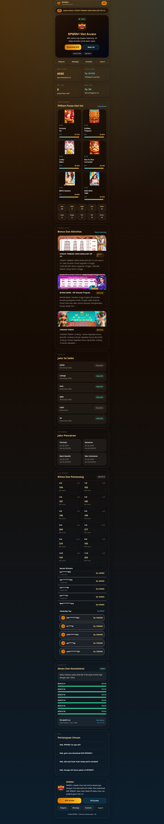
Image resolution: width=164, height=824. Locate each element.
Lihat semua (101, 106)
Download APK (73, 47)
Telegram (61, 62)
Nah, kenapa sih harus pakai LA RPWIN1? (77, 770)
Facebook (89, 62)
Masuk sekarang (100, 232)
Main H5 (91, 47)
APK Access (69, 800)
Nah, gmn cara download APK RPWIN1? (76, 753)
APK (104, 3)
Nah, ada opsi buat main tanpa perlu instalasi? (79, 761)
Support (102, 62)
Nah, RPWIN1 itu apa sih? (70, 745)
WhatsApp (75, 62)
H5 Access (94, 800)
